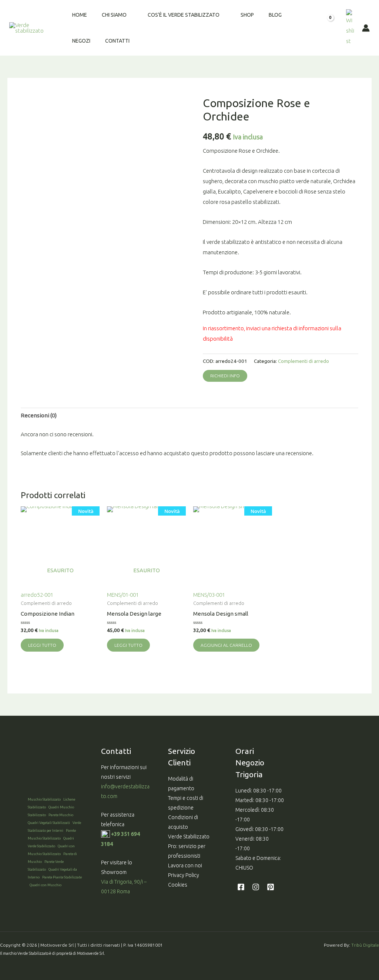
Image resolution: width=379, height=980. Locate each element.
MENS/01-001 (143, 553)
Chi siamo (114, 15)
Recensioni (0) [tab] (39, 415)
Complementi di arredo (303, 361)
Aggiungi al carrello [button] (226, 645)
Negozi (81, 41)
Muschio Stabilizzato (44, 799)
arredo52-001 (57, 553)
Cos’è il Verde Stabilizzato (183, 15)
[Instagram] (255, 887)
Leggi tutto (42, 645)
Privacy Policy (183, 875)
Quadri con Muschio (45, 885)
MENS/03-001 (229, 553)
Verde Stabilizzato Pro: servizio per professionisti (188, 846)
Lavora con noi (185, 865)
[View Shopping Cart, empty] (332, 28)
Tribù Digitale (365, 945)
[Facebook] (240, 887)
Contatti (117, 41)
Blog (275, 15)
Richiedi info (225, 375)
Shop (247, 15)
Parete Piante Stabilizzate (62, 877)
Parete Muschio (60, 815)
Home (79, 15)
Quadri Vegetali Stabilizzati (49, 823)
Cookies (177, 885)
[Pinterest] (270, 887)
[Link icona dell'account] (366, 28)
